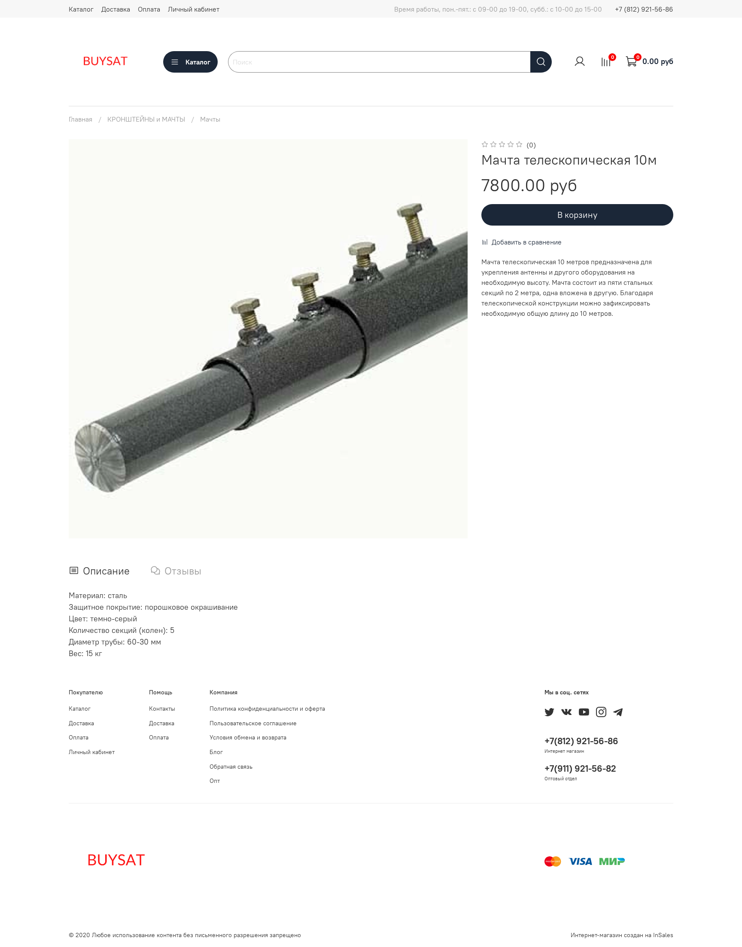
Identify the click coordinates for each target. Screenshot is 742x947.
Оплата (149, 9)
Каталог (81, 9)
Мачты (210, 119)
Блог (216, 752)
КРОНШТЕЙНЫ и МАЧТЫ (146, 119)
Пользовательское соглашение (253, 723)
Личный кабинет (193, 9)
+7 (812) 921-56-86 (644, 9)
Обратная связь (231, 766)
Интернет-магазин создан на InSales (622, 935)
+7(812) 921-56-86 (581, 741)
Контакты (162, 708)
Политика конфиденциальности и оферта (267, 708)
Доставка (115, 9)
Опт (215, 781)
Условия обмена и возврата (248, 737)
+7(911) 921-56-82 (580, 768)
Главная (80, 119)
